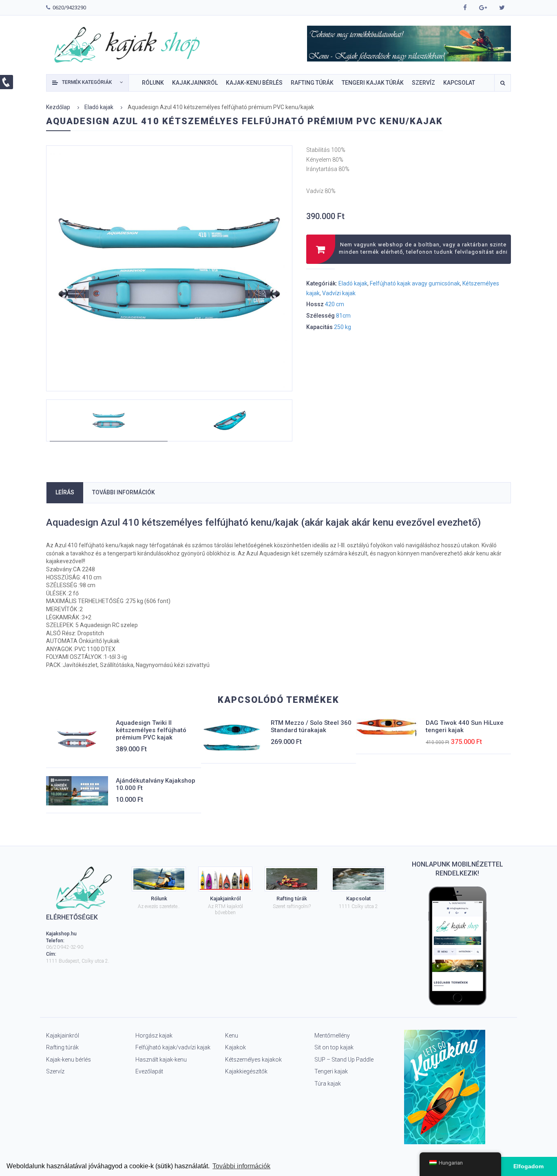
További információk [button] (241, 1166)
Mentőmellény (332, 1035)
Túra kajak (327, 1083)
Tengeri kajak (331, 1071)
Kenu (231, 1035)
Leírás (64, 492)
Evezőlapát (149, 1071)
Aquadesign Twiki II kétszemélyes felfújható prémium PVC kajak (151, 730)
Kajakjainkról (62, 1035)
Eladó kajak (98, 107)
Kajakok (235, 1047)
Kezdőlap (58, 107)
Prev (61, 260)
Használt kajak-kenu (161, 1059)
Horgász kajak (153, 1035)
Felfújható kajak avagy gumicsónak (415, 283)
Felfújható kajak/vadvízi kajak (172, 1047)
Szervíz (55, 1071)
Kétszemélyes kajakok (253, 1059)
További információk (123, 492)
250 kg (342, 327)
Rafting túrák (62, 1047)
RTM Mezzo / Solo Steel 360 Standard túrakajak (311, 726)
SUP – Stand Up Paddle (344, 1059)
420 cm (334, 304)
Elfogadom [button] (528, 1166)
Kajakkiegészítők (246, 1071)
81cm (343, 315)
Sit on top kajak (334, 1047)
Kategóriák (87, 82)
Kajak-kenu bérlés (68, 1059)
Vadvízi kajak (339, 293)
